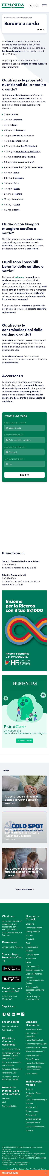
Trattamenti (31, 958)
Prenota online (10, 1173)
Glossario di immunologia (36, 1100)
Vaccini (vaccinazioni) (35, 1126)
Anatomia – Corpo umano (33, 1094)
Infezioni (29, 1103)
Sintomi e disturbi (33, 1119)
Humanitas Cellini (33, 1055)
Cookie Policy (24, 1169)
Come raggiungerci (34, 928)
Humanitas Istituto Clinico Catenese (33, 1068)
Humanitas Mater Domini (36, 1047)
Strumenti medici (33, 1123)
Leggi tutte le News (23, 889)
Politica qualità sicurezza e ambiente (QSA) (35, 990)
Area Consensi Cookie (38, 1169)
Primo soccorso (32, 1111)
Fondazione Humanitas (11, 1069)
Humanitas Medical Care (36, 1044)
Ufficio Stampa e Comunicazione (33, 997)
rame (17, 209)
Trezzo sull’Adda (9, 1106)
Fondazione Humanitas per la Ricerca (11, 1063)
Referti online (7, 1030)
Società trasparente (34, 970)
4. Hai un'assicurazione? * (14, 459)
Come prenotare (33, 931)
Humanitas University (11, 1049)
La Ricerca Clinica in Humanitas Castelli (10, 1077)
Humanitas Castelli (34, 1029)
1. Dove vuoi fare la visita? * (15, 423)
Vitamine (29, 1130)
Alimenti (29, 1089)
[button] (44, 6)
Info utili (29, 935)
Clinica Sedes (31, 1073)
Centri (28, 943)
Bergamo (6, 1098)
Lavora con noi (32, 966)
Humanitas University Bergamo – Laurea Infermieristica (11, 1056)
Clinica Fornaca (32, 1059)
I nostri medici (32, 947)
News (28, 962)
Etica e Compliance (34, 974)
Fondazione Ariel (9, 1073)
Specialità (30, 939)
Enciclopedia (15, 18)
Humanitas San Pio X (35, 1040)
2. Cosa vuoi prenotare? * (14, 435)
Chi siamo (30, 924)
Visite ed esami (32, 954)
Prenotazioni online (10, 1026)
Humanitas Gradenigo (35, 1063)
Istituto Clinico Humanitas (32, 1034)
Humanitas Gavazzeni (35, 1051)
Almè (4, 1102)
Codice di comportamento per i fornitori (35, 980)
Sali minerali (31, 1115)
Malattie (29, 951)
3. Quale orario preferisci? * (15, 447)
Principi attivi (31, 1107)
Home (6, 18)
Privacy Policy (12, 1169)
